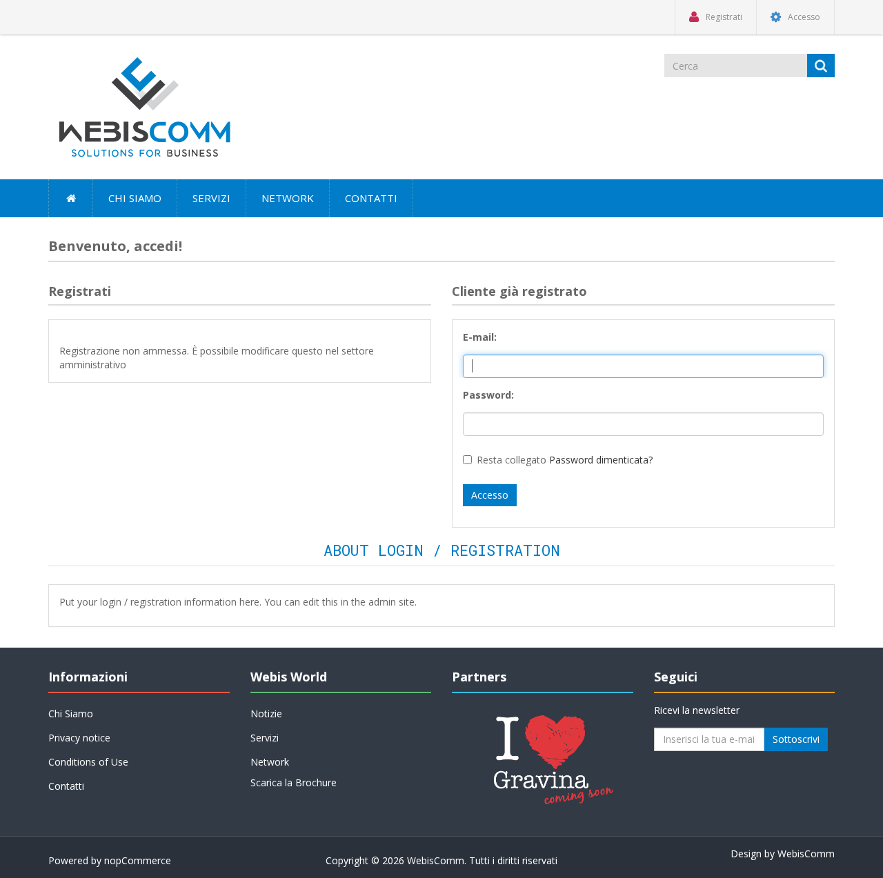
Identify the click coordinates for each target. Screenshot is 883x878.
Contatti (371, 198)
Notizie (266, 713)
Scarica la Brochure (293, 782)
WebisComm (806, 853)
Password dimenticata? (601, 459)
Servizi (211, 198)
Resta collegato (511, 459)
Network (287, 198)
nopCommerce (137, 860)
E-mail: (480, 336)
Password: (488, 394)
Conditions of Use (88, 761)
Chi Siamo (134, 198)
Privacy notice (79, 737)
